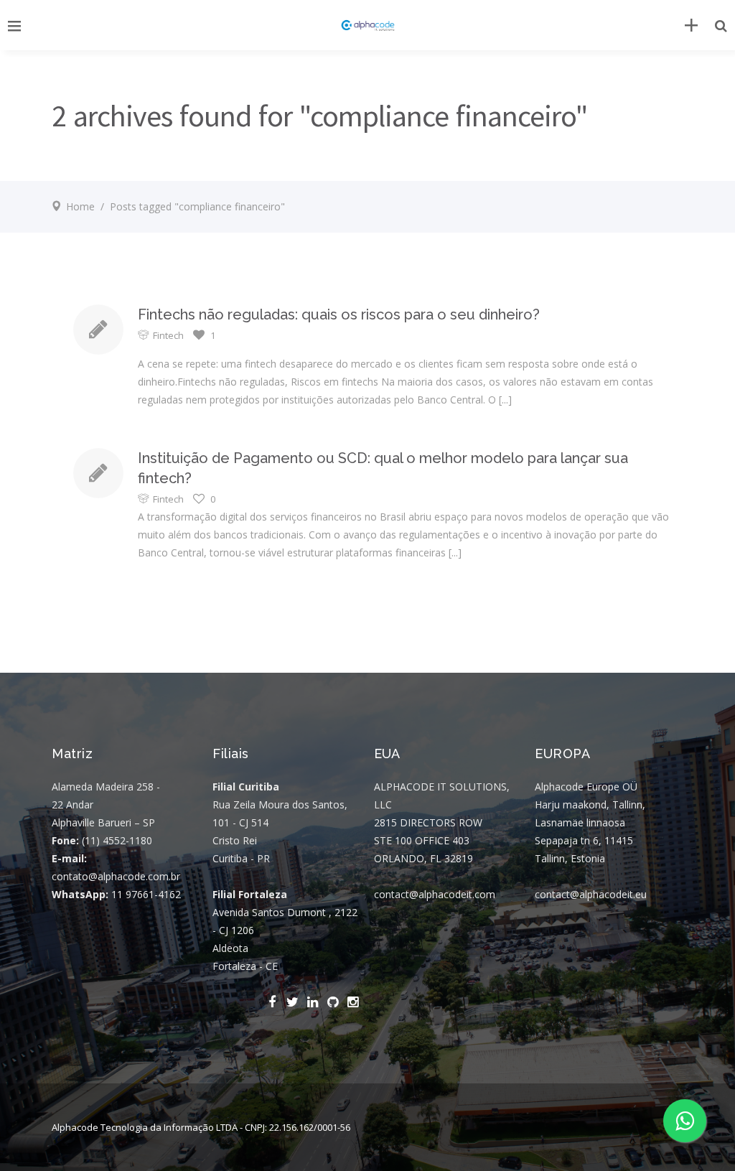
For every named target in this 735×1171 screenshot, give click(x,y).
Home (80, 206)
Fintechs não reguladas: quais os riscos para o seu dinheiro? (339, 314)
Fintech (168, 335)
